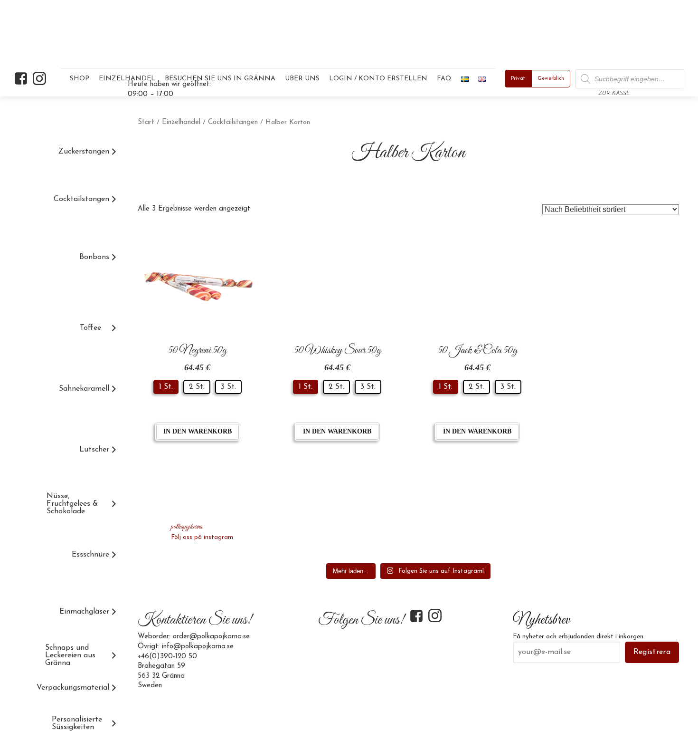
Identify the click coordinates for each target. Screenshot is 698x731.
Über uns (302, 78)
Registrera (651, 652)
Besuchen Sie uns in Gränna (220, 78)
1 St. (166, 387)
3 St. (228, 387)
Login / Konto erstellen (378, 78)
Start (146, 122)
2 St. (197, 387)
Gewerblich (551, 78)
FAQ (444, 78)
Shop (79, 78)
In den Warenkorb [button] (197, 431)
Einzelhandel (181, 122)
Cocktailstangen (233, 122)
